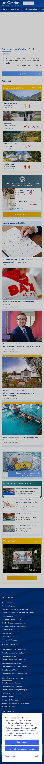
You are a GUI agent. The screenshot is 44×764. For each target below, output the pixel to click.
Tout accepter (22, 742)
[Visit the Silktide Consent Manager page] (36, 756)
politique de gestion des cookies (21, 733)
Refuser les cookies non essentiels (22, 749)
